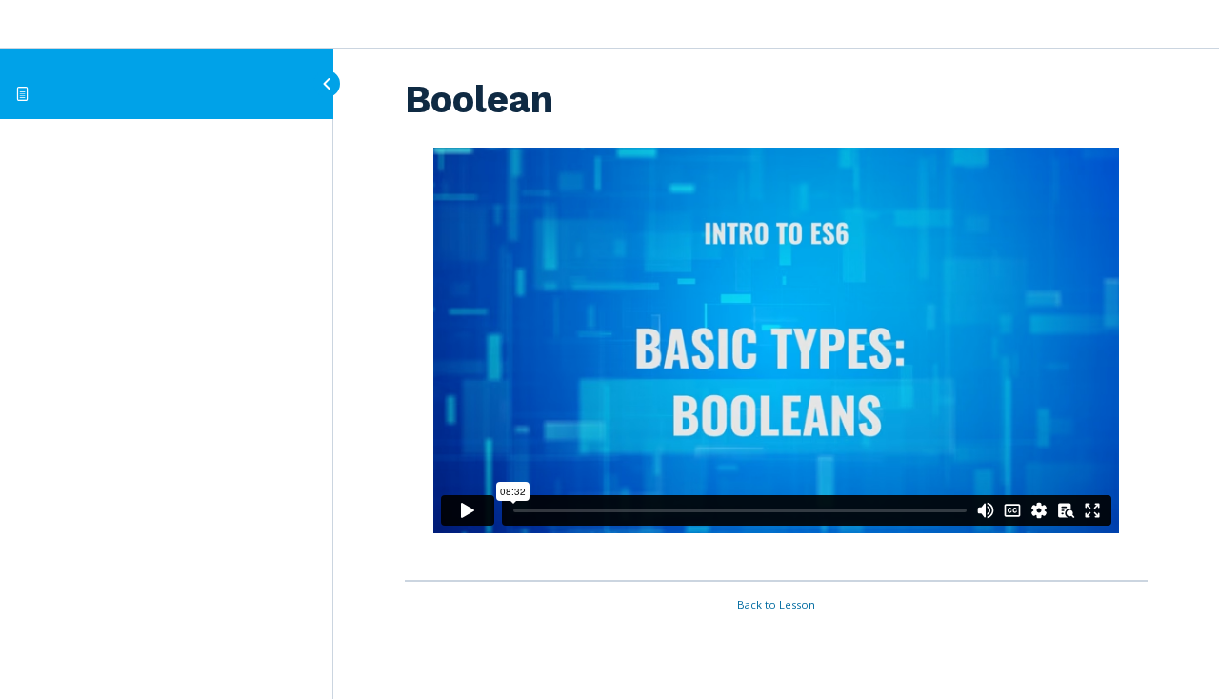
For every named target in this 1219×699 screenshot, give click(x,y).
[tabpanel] (776, 357)
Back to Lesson (776, 604)
